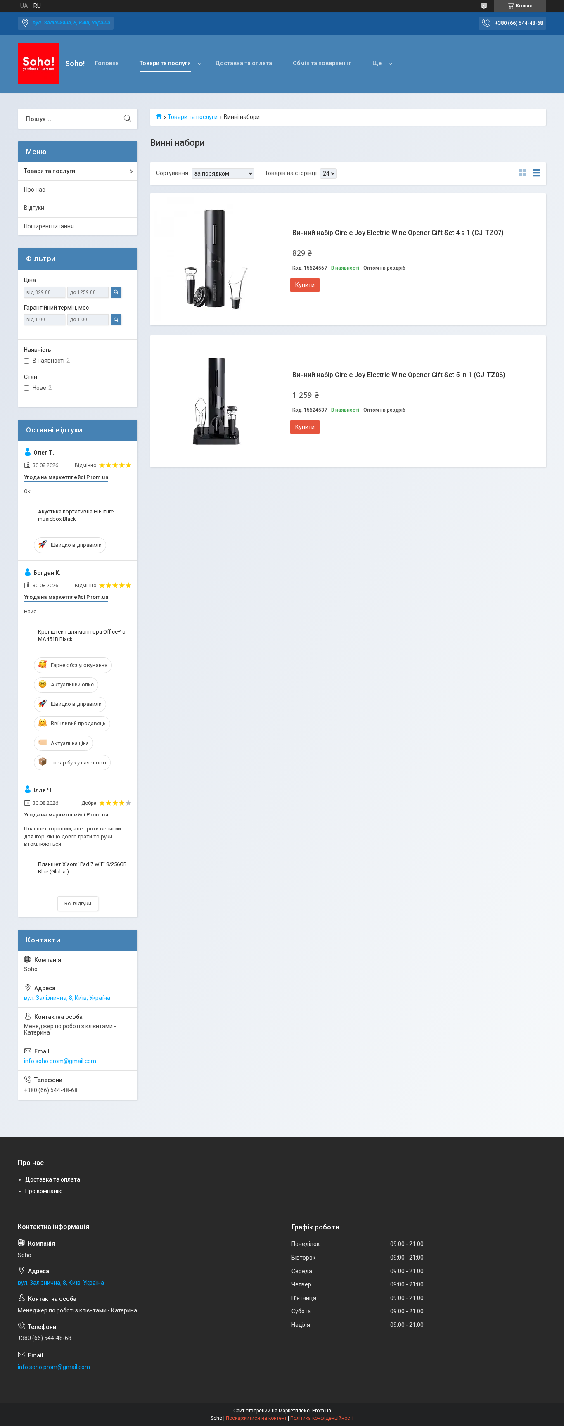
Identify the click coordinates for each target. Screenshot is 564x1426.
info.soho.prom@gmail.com (60, 1061)
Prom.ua (321, 1411)
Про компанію (44, 1191)
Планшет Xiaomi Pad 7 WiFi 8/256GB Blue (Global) (82, 868)
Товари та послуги (165, 63)
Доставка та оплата (243, 63)
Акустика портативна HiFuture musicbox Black (76, 515)
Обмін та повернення (322, 63)
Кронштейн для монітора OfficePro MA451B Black (82, 635)
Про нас (34, 189)
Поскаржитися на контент (256, 1418)
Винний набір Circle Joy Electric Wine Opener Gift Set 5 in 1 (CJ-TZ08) (398, 375)
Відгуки (34, 207)
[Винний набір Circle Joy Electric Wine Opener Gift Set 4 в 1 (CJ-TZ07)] (216, 259)
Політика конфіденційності (321, 1418)
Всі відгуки (77, 903)
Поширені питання (49, 226)
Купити (305, 285)
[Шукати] (127, 119)
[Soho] (38, 63)
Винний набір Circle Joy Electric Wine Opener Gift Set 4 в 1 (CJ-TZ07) (398, 233)
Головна (107, 63)
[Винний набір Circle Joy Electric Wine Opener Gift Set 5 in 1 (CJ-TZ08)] (216, 401)
